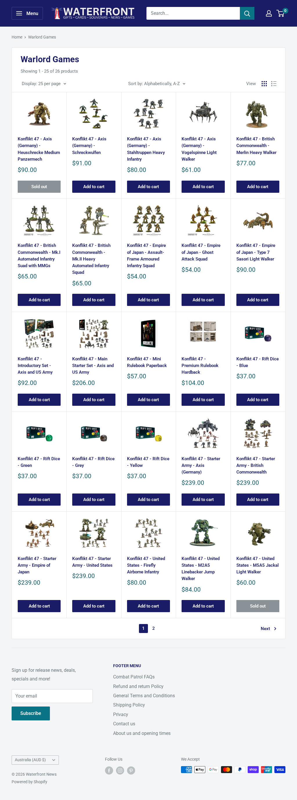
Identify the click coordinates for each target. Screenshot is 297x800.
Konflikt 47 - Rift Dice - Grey (93, 462)
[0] (280, 13)
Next (265, 628)
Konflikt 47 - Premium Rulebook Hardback (200, 365)
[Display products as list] (273, 83)
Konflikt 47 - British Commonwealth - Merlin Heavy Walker (256, 145)
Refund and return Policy (138, 686)
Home (17, 37)
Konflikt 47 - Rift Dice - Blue (257, 362)
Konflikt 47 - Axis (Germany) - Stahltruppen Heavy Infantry (146, 149)
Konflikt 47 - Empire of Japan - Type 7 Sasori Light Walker (255, 252)
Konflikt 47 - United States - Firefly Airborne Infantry (146, 565)
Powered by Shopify (29, 781)
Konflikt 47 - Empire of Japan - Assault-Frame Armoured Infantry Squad (146, 255)
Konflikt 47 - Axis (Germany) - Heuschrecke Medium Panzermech (39, 149)
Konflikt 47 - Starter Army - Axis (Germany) (201, 465)
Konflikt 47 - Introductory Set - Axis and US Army (35, 365)
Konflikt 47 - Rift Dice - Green (39, 462)
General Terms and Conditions (144, 695)
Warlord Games (42, 37)
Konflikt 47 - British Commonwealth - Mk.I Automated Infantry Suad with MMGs (39, 255)
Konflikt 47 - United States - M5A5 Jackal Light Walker (257, 565)
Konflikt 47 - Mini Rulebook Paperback (147, 362)
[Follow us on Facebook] (109, 770)
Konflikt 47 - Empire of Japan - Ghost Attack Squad (201, 252)
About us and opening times (142, 733)
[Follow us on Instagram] (120, 770)
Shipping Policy (129, 705)
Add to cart (93, 186)
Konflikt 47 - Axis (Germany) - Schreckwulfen (89, 145)
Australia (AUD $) (30, 759)
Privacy (120, 714)
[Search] (247, 13)
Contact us (124, 723)
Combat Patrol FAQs (134, 677)
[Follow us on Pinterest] (131, 770)
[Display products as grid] (264, 83)
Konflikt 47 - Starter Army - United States (92, 562)
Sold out (39, 186)
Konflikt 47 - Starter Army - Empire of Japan (37, 565)
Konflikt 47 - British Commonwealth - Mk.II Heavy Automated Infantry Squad (91, 259)
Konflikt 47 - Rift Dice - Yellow (148, 462)
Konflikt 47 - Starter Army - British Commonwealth (255, 465)
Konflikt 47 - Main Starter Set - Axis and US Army (93, 365)
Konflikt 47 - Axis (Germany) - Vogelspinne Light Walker (199, 149)
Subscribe (30, 713)
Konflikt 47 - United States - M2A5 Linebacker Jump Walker (201, 568)
